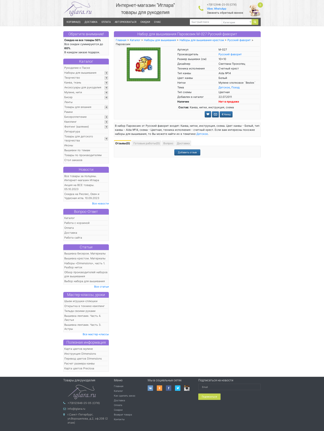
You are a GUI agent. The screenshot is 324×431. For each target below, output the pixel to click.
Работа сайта (73, 237)
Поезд (235, 87)
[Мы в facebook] (170, 388)
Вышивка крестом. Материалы (84, 258)
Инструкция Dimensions (80, 353)
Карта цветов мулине (78, 348)
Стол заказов (73, 160)
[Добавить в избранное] (208, 114)
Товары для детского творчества (78, 138)
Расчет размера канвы (79, 363)
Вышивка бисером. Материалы (85, 253)
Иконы (68, 145)
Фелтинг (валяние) (76, 126)
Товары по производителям (83, 155)
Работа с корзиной (77, 223)
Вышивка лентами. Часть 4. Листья (82, 318)
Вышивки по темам (77, 150)
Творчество (72, 77)
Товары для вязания (77, 107)
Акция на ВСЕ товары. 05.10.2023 (79, 187)
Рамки (68, 112)
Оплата (69, 227)
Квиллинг (70, 121)
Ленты (68, 102)
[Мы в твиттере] (179, 388)
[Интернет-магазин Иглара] (77, 8)
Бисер (68, 97)
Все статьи (101, 286)
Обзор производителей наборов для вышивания (85, 274)
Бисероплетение (75, 116)
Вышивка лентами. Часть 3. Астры (82, 326)
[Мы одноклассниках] (161, 388)
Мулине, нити (73, 92)
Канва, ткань (72, 82)
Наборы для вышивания (80, 72)
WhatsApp (220, 8)
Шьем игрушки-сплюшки (81, 301)
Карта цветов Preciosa (79, 368)
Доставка (70, 232)
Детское (224, 87)
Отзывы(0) (122, 143)
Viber (210, 8)
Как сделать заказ (124, 395)
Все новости (100, 203)
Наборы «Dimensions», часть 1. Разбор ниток (84, 265)
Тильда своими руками (80, 311)
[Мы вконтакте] (152, 388)
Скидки (118, 409)
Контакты (119, 419)
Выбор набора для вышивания (84, 281)
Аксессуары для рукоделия (82, 87)
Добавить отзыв (187, 152)
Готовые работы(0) (146, 143)
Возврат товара (123, 414)
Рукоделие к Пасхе (77, 67)
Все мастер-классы (96, 334)
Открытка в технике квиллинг (84, 306)
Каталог (86, 61)
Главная (121, 40)
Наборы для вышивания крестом (202, 40)
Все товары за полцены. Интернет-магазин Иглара (81, 178)
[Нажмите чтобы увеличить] (143, 64)
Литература (72, 131)
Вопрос (168, 143)
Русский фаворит (239, 40)
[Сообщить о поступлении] (215, 114)
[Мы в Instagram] (188, 388)
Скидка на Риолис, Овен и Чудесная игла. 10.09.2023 (81, 196)
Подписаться (209, 396)
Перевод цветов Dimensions (83, 358)
